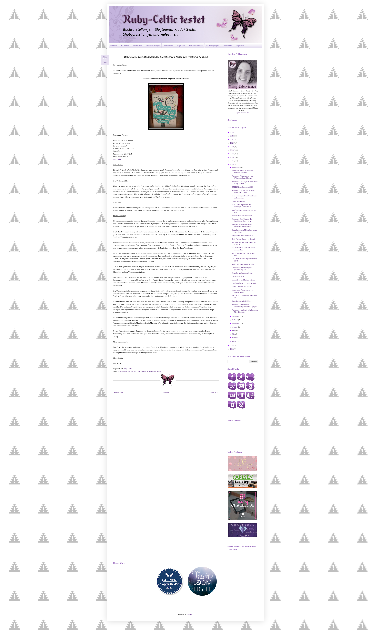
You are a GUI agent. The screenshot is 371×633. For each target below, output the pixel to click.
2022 (232, 136)
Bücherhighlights (212, 45)
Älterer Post (214, 392)
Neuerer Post (118, 392)
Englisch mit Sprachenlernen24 (242, 235)
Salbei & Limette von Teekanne (242, 286)
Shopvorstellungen (153, 45)
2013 (232, 345)
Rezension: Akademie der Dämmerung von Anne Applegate (244, 305)
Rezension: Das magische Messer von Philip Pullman (245, 182)
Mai (233, 334)
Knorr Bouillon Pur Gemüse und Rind (243, 254)
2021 (232, 139)
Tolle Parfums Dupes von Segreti (243, 239)
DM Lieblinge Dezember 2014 (242, 187)
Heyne (159, 371)
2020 (232, 143)
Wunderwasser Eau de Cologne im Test (243, 211)
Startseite (113, 45)
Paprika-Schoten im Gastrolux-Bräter (244, 283)
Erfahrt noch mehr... (243, 113)
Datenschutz (227, 45)
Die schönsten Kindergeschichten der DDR (244, 259)
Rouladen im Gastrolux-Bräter (242, 273)
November (236, 316)
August (235, 327)
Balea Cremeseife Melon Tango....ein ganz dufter (244, 231)
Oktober (235, 320)
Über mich (125, 45)
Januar (234, 341)
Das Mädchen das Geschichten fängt (143, 371)
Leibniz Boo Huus (238, 276)
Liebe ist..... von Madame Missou (243, 280)
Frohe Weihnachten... (239, 201)
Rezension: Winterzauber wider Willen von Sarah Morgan (242, 177)
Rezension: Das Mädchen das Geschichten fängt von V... (242, 220)
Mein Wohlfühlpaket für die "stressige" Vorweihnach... (242, 205)
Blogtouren (181, 45)
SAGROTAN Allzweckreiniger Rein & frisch (244, 243)
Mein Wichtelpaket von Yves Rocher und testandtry (244, 197)
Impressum (240, 45)
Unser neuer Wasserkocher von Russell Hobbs (242, 291)
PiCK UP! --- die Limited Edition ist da (244, 296)
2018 (232, 150)
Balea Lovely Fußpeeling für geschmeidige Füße (241, 268)
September (236, 323)
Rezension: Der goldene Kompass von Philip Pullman (243, 191)
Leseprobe (117, 159)
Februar (235, 337)
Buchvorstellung (124, 371)
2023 (232, 132)
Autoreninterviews (196, 45)
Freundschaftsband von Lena (242, 215)
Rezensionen (137, 45)
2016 (232, 157)
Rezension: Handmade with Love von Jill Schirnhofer (245, 311)
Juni (233, 330)
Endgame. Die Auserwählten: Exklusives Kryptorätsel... (242, 225)
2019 (232, 146)
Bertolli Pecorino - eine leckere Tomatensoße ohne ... (242, 171)
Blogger (189, 614)
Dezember (236, 167)
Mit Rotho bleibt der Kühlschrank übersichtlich (243, 249)
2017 (232, 153)
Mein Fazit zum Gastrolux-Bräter (243, 264)
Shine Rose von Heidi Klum (241, 301)
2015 (232, 160)
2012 (232, 349)
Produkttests (168, 45)
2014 (232, 164)
